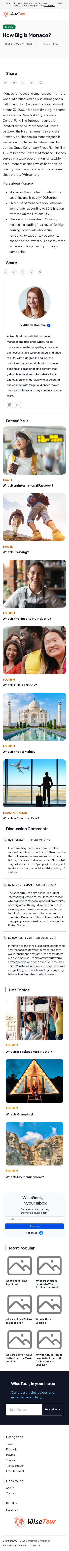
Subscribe (34, 1226)
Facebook (12, 1510)
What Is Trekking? (16, 552)
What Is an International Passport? (28, 485)
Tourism (9, 613)
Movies (10, 1455)
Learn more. (49, 6)
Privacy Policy (9, 1545)
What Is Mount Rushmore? (25, 1177)
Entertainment (15, 1471)
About (10, 1488)
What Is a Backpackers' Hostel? (29, 1051)
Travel (8, 480)
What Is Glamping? (19, 1114)
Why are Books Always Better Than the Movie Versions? (19, 1358)
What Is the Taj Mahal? (19, 751)
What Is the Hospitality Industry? (27, 618)
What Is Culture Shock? (20, 685)
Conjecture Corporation (38, 1541)
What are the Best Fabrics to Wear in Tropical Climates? (47, 1284)
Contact (11, 1493)
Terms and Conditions (29, 1545)
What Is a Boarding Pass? (21, 818)
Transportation (15, 812)
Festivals (11, 1449)
